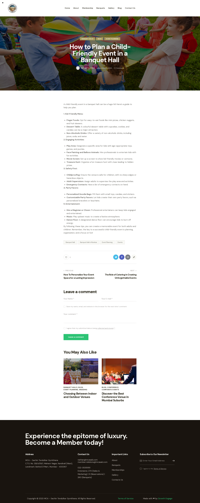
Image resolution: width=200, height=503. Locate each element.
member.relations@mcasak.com (92, 462)
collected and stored (105, 328)
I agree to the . (155, 469)
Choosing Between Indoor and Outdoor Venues (80, 395)
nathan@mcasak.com (88, 460)
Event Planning (112, 39)
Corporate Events (110, 390)
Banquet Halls (87, 39)
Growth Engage (165, 498)
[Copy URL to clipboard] (133, 257)
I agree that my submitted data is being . (90, 328)
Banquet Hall (70, 242)
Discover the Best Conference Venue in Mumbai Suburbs (115, 397)
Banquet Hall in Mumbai (88, 242)
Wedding (83, 390)
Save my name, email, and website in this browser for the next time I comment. (96, 306)
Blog (100, 39)
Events (120, 242)
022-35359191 (84, 467)
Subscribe (173, 461)
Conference (113, 387)
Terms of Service (160, 469)
